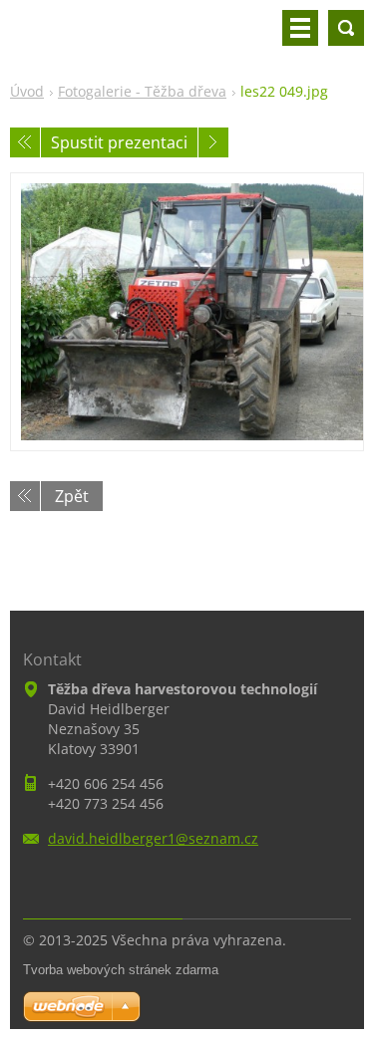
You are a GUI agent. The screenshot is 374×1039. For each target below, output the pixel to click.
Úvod (27, 91)
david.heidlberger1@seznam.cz (153, 838)
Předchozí (25, 142)
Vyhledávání (346, 28)
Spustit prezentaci (119, 142)
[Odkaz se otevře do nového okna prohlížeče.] (187, 311)
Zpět (72, 496)
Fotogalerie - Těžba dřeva (142, 91)
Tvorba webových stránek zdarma (120, 969)
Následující (213, 142)
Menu (300, 28)
